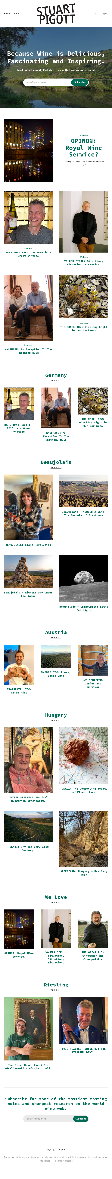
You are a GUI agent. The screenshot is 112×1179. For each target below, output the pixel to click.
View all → (56, 380)
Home (7, 13)
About (16, 13)
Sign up (50, 1149)
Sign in (104, 13)
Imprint (62, 1149)
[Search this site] (96, 14)
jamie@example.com (55, 82)
